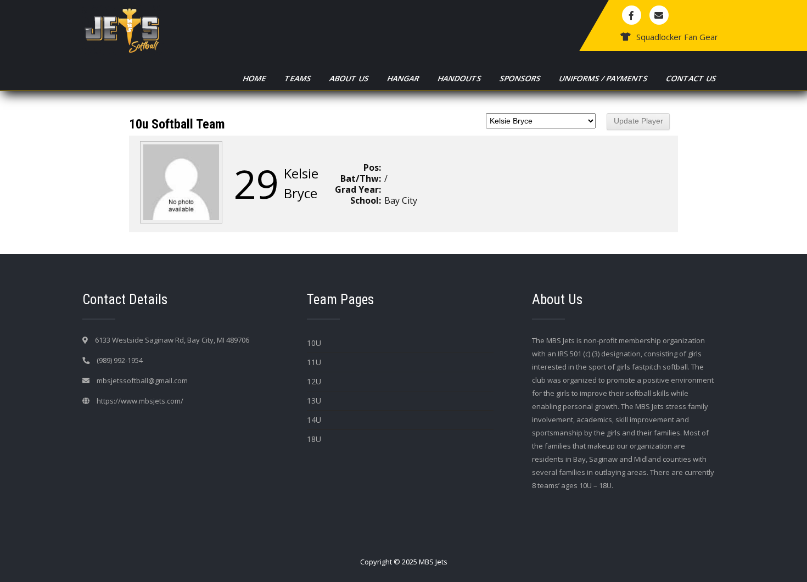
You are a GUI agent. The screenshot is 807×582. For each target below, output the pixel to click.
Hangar (404, 78)
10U (314, 343)
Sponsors (520, 78)
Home (255, 78)
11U (314, 362)
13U (314, 400)
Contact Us (692, 78)
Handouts (460, 78)
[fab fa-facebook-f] (631, 15)
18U (314, 439)
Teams (298, 78)
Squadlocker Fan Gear (677, 36)
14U (314, 420)
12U (314, 381)
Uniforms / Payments (604, 78)
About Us (349, 78)
